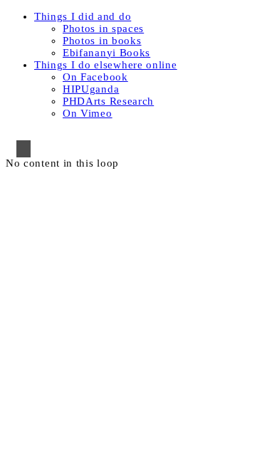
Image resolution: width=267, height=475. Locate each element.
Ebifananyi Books (106, 52)
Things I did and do (82, 16)
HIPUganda (91, 89)
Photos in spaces (103, 28)
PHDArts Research (108, 101)
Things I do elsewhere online (105, 65)
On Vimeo (87, 113)
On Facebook (95, 77)
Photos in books (102, 40)
